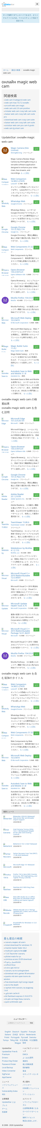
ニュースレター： (21, 1019)
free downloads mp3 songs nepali (19, 982)
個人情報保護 (28, 1064)
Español (24, 1031)
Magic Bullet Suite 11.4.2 (19, 347)
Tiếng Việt (14, 1040)
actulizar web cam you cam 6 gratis (19, 125)
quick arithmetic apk (13, 1002)
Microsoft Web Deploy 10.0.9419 (21, 319)
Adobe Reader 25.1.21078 (17, 495)
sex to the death (11, 985)
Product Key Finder (10, 1061)
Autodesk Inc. (15, 376)
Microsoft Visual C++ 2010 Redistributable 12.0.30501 (20, 575)
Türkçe (6, 1040)
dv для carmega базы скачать (17, 999)
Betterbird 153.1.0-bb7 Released (25, 844)
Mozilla (13, 300)
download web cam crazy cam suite (20, 119)
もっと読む (25, 173)
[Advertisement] (20, 45)
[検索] (37, 9)
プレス (4, 1105)
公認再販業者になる (30, 1108)
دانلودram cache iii (12, 993)
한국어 (22, 1034)
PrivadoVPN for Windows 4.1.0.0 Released (25, 923)
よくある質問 (28, 1057)
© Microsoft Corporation (19, 323)
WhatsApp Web (18, 201)
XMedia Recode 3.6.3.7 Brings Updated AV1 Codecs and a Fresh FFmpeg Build (25, 911)
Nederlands (31, 1034)
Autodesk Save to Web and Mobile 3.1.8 (21, 372)
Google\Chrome (16, 204)
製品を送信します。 (30, 1121)
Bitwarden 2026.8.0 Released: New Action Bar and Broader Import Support (24, 818)
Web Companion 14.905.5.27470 (18, 180)
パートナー (27, 1085)
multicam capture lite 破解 (16, 951)
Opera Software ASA (18, 274)
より (36, 149)
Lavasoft (14, 184)
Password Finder (9, 1064)
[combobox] (18, 9)
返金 (24, 1071)
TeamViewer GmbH (18, 525)
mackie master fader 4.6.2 (16, 948)
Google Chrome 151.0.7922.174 (18, 228)
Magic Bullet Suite (17, 351)
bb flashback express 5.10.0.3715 (18, 996)
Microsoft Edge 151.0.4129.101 (18, 419)
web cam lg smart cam (14, 128)
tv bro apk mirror (12, 968)
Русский (24, 1037)
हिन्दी (24, 1043)
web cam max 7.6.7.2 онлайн (17, 102)
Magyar (18, 1043)
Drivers (5, 1057)
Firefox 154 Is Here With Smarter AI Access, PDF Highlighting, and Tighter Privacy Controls (25, 876)
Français (32, 1031)
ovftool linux (10, 965)
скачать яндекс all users (15, 942)
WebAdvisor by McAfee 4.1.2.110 (21, 549)
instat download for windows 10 (18, 945)
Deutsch (15, 1031)
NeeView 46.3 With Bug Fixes (23, 887)
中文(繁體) (33, 1040)
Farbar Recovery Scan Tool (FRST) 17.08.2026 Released (25, 854)
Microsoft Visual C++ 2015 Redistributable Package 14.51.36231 (20, 630)
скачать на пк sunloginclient (17, 970)
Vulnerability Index (9, 1091)
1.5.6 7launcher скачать (15, 953)
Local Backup (7, 1067)
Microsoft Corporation (19, 608)
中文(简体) (24, 1040)
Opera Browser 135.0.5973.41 (18, 270)
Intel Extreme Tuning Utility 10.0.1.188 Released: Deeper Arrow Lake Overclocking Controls (23, 831)
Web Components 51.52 (22, 246)
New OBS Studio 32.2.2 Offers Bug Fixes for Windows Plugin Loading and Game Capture (24, 898)
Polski (6, 1037)
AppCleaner (7, 1077)
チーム (4, 1108)
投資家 (4, 1112)
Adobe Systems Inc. (18, 499)
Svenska (32, 1037)
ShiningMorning (16, 153)
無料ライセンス (29, 1117)
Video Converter (9, 1071)
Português (15, 1037)
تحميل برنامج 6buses (13, 962)
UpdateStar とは (9, 1102)
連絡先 (25, 1061)
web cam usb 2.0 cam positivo (17, 108)
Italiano (8, 1034)
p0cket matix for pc (13, 956)
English (8, 1031)
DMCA (25, 1054)
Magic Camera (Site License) (20, 149)
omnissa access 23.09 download (18, 959)
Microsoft (14, 423)
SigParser (6, 1074)
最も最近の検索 (13, 938)
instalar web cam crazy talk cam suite (20, 111)
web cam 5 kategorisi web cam (18, 100)
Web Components (17, 249)
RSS (3, 1094)
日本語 (15, 1034)
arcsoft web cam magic (14, 105)
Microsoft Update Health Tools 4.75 (19, 604)
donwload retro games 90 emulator (20, 973)
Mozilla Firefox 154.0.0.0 (22, 297)
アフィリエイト (29, 1094)
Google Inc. (15, 232)
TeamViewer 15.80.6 (20, 522)
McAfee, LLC (15, 553)
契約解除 (26, 1067)
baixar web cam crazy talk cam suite (20, 122)
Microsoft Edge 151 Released (23, 865)
